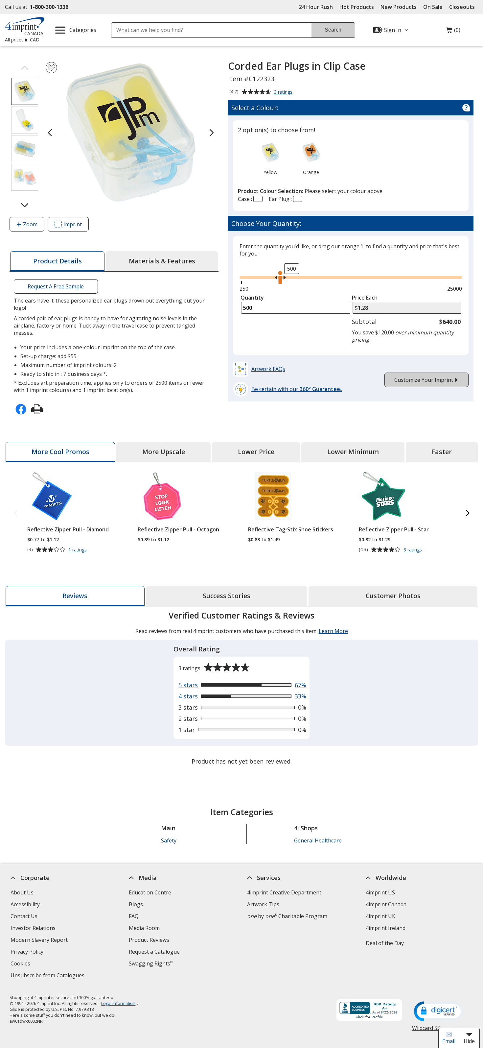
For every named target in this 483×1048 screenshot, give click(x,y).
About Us (22, 892)
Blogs (136, 904)
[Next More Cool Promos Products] (467, 513)
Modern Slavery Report (40, 940)
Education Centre (150, 892)
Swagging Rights (150, 963)
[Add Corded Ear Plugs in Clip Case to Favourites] (51, 67)
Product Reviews (149, 939)
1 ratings (78, 550)
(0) (453, 31)
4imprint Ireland (385, 928)
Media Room (144, 928)
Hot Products (356, 7)
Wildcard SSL (427, 1030)
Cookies (21, 964)
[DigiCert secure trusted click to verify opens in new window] (438, 1011)
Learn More (333, 631)
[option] (270, 158)
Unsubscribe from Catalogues (48, 976)
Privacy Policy (28, 952)
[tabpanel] (241, 689)
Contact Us (24, 916)
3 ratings (284, 92)
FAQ (134, 916)
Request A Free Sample (56, 286)
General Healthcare (318, 840)
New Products (398, 7)
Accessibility (25, 904)
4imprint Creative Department (284, 892)
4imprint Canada (385, 904)
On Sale (433, 7)
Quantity (252, 297)
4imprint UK (380, 916)
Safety (168, 840)
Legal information (118, 1003)
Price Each (365, 297)
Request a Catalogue (154, 951)
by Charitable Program (287, 916)
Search (333, 30)
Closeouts (462, 7)
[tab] (57, 261)
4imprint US (380, 892)
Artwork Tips (263, 904)
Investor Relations (34, 928)
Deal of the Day (384, 943)
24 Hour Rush (316, 7)
